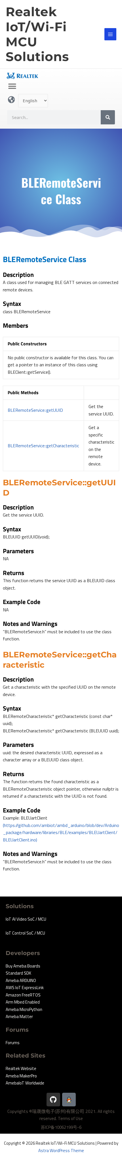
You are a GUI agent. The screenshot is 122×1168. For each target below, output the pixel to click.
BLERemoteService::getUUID (35, 410)
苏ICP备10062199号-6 (61, 1127)
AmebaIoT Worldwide (25, 1083)
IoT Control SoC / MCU (25, 933)
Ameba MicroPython (24, 1009)
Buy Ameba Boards (23, 966)
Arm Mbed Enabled (23, 1002)
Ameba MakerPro (21, 1076)
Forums (13, 1042)
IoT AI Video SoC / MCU (26, 919)
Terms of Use (70, 1118)
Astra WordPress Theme (61, 1150)
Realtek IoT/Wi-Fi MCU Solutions (37, 34)
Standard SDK (18, 973)
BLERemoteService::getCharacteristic (43, 445)
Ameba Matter (19, 1016)
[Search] (108, 117)
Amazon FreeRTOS (23, 995)
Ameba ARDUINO (21, 980)
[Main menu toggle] (110, 34)
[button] (12, 86)
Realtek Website (21, 1068)
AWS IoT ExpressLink (25, 987)
